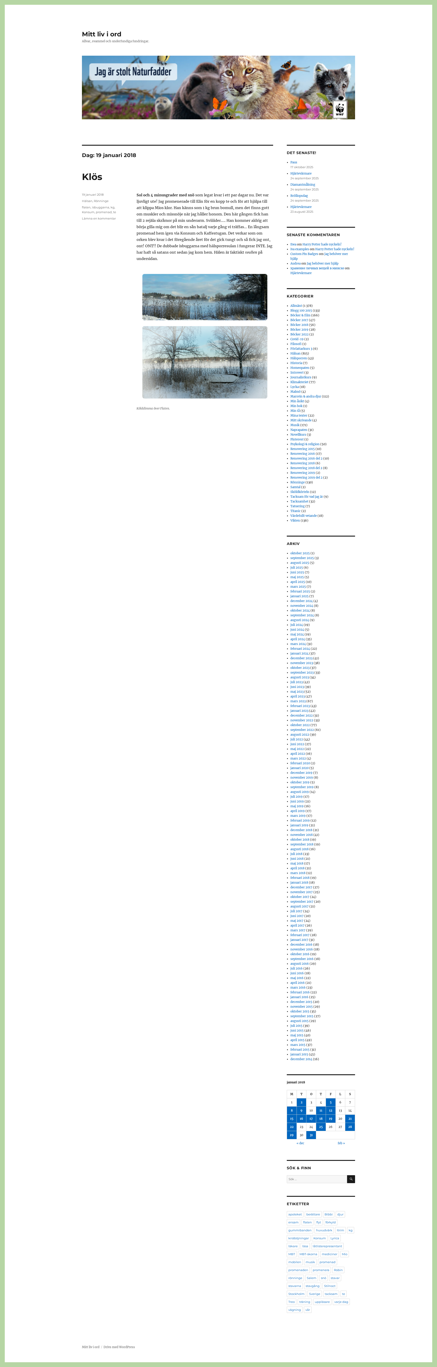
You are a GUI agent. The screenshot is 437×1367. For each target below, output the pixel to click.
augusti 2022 (299, 735)
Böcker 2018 (299, 325)
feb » (341, 1143)
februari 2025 (300, 591)
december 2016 (301, 945)
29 (292, 1135)
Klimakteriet (299, 382)
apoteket (295, 1214)
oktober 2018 (299, 840)
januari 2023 (299, 711)
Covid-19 (297, 339)
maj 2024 (297, 634)
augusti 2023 (299, 677)
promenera (321, 1270)
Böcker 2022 (299, 334)
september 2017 (301, 902)
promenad (104, 212)
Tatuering (297, 506)
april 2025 (297, 582)
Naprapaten (298, 430)
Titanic (295, 511)
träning (304, 1302)
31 (311, 1135)
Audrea (295, 263)
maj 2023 (297, 692)
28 (350, 1127)
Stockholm (296, 1294)
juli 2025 (296, 568)
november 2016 (301, 949)
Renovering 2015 (302, 449)
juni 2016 (297, 973)
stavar (335, 1278)
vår (307, 1310)
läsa (305, 1246)
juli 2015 (296, 1026)
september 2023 (302, 673)
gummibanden (300, 1230)
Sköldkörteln (299, 492)
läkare (293, 1246)
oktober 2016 (300, 954)
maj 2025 (297, 577)
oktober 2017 (299, 897)
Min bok (296, 406)
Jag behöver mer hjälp (322, 263)
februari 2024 (300, 649)
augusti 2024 (299, 620)
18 (321, 1119)
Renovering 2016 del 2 (306, 458)
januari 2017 (299, 940)
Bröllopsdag (299, 196)
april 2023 (297, 696)
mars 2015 (297, 1045)
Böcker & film (300, 315)
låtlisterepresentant (327, 1246)
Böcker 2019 (299, 330)
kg (112, 207)
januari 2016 (299, 997)
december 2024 (301, 601)
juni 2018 (297, 859)
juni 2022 (297, 744)
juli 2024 (296, 625)
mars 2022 (298, 758)
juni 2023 (297, 687)
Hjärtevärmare (301, 173)
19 (330, 1119)
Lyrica (334, 1238)
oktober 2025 (300, 553)
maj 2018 (296, 863)
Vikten (295, 520)
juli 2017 (296, 911)
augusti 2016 (299, 964)
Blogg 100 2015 (301, 310)
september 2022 (302, 730)
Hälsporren (298, 358)
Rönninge (101, 201)
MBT (291, 1254)
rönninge (295, 1278)
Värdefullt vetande (303, 516)
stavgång (313, 1286)
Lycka (294, 387)
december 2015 (301, 1002)
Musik (295, 425)
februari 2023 (300, 706)
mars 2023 (298, 701)
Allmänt (296, 306)
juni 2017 (297, 916)
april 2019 (297, 811)
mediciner (329, 1254)
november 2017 (301, 892)
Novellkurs (298, 435)
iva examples (299, 249)
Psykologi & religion (305, 444)
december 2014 (301, 1059)
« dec (300, 1143)
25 (321, 1127)
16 (301, 1119)
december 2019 (301, 773)
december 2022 (301, 715)
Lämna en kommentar (99, 218)
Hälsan (87, 201)
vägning (294, 1310)
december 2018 (301, 830)
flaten (86, 207)
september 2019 (302, 787)
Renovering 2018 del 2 (306, 468)
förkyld (330, 1222)
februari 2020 (300, 763)
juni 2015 (297, 1030)
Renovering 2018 (302, 463)
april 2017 (297, 925)
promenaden (298, 1270)
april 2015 (297, 1040)
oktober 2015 (299, 1011)
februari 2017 (300, 935)
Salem (311, 1278)
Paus (293, 162)
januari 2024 (299, 653)
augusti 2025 (299, 563)
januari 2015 (299, 1054)
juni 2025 (297, 572)
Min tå (295, 411)
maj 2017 (296, 921)
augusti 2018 (299, 849)
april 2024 (297, 639)
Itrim (340, 1230)
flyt (318, 1222)
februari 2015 (300, 1050)
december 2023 (301, 658)
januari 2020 (299, 768)
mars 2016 (298, 988)
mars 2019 (298, 816)
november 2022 (301, 720)
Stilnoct (329, 1286)
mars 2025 (298, 587)
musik (310, 1262)
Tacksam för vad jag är (306, 497)
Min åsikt (297, 401)
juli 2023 (296, 682)
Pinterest (297, 439)
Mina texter (298, 415)
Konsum (88, 212)
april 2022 (297, 754)
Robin (338, 1270)
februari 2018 (300, 878)
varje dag (341, 1302)
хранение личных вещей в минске (317, 268)
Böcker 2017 (299, 320)
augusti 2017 (299, 906)
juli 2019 (296, 797)
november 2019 (301, 778)
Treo (291, 1302)
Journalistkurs (300, 377)
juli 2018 (296, 854)
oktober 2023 (300, 668)
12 (330, 1110)
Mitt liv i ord (101, 34)
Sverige (314, 1294)
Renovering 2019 (302, 473)
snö (323, 1278)
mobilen (294, 1262)
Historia (296, 363)
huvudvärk (324, 1230)
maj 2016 (297, 978)
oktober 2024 (300, 610)
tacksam (331, 1294)
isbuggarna (100, 207)
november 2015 (301, 1007)
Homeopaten (299, 368)
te (114, 212)
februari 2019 (300, 820)
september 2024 (302, 615)
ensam (293, 1222)
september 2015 (301, 1016)
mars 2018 (297, 873)
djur (340, 1214)
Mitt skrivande (301, 420)
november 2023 (301, 663)
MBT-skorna (308, 1254)
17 (311, 1119)
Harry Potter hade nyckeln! (322, 244)
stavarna (294, 1286)
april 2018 (297, 868)
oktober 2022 (300, 725)
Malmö (295, 392)
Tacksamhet (299, 501)
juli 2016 (296, 968)
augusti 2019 (299, 792)
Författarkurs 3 (301, 349)
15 (291, 1119)
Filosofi (296, 344)
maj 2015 (296, 1035)
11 (321, 1110)
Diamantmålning (302, 185)
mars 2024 (298, 644)
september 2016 (302, 959)
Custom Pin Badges (304, 254)
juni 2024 (297, 630)
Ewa (293, 244)
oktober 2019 (300, 782)
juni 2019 (297, 801)
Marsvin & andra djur (305, 396)
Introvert (297, 373)
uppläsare (322, 1302)
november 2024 (301, 606)
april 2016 (297, 983)
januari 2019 (299, 825)
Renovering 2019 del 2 (306, 478)
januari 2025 (299, 596)
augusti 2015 (299, 1021)
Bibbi (329, 1214)
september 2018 (301, 844)
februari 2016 (300, 992)
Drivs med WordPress (119, 1347)
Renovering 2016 (302, 454)
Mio (344, 1254)
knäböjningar (298, 1238)
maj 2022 (297, 749)
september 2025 (302, 558)
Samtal (295, 487)
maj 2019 (297, 806)
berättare (313, 1214)
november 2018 (301, 835)
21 (350, 1119)
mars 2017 (297, 930)
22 (292, 1127)
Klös (92, 176)
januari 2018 (299, 883)
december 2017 (301, 887)
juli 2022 (296, 739)
